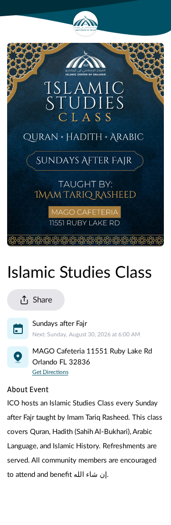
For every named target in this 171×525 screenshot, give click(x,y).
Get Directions (50, 372)
